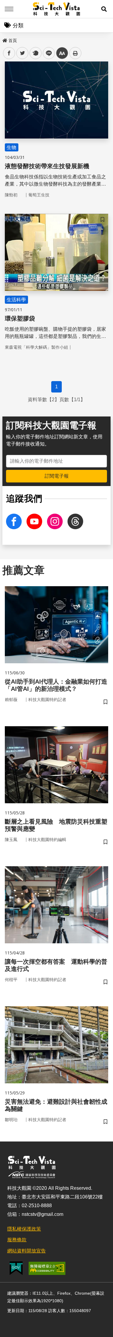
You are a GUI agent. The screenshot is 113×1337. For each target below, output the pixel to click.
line (47, 53)
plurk (35, 53)
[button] (104, 9)
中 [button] (62, 53)
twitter (22, 53)
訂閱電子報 (57, 476)
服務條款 (17, 1239)
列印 (75, 53)
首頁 (12, 40)
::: (4, 39)
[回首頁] (56, 9)
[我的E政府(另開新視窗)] (16, 1268)
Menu (9, 9)
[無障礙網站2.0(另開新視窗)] (47, 1268)
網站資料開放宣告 (26, 1250)
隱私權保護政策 (24, 1228)
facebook (9, 53)
